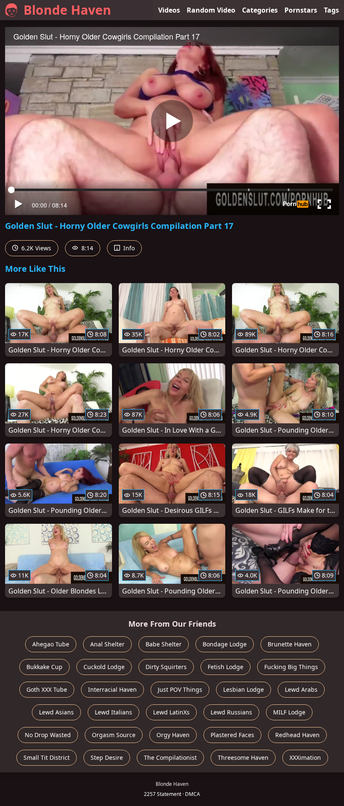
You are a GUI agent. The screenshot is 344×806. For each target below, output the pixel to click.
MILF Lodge (289, 712)
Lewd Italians (113, 712)
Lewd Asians (56, 712)
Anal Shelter (107, 644)
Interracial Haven (112, 689)
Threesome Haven (243, 757)
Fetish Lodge (225, 667)
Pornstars (300, 10)
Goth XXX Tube (46, 689)
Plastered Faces (232, 735)
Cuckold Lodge (104, 667)
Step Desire (107, 757)
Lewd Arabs (301, 689)
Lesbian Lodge (243, 689)
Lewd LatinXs (171, 712)
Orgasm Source (114, 735)
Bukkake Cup (44, 667)
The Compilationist (170, 757)
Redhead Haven (297, 735)
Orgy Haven (173, 735)
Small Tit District (46, 757)
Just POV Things (180, 689)
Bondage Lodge (225, 644)
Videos (169, 10)
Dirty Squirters (166, 667)
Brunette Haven (290, 644)
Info (128, 248)
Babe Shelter (164, 644)
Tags (331, 10)
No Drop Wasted (48, 735)
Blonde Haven (67, 9)
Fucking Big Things (291, 667)
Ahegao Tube (50, 644)
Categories (260, 10)
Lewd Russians (231, 712)
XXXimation (305, 757)
